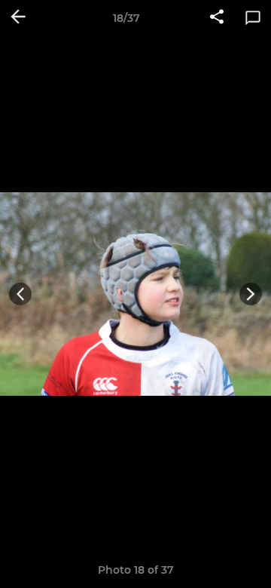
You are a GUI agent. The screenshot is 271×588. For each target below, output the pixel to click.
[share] (217, 18)
